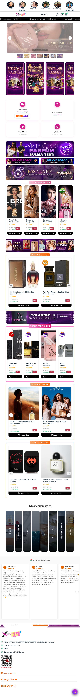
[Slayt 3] (38, 49)
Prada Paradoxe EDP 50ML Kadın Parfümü (47, 364)
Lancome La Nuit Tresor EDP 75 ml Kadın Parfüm (48, 221)
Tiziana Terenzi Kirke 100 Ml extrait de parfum (27, 293)
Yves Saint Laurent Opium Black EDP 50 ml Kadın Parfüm (14, 364)
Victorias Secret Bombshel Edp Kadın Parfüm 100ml (65, 221)
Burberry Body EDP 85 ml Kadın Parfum (31, 221)
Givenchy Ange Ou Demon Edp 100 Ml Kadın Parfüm (65, 422)
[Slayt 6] (44, 50)
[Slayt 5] (41, 49)
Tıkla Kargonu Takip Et (22, 112)
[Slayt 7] (45, 49)
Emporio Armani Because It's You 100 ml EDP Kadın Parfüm (32, 422)
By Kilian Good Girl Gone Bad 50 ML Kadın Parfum (61, 293)
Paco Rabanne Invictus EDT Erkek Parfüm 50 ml (65, 364)
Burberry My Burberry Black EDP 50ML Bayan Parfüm (31, 364)
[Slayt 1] (34, 49)
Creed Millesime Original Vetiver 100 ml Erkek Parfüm (22, 481)
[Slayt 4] (40, 56)
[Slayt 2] (36, 49)
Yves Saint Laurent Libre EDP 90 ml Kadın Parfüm (14, 221)
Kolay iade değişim (57, 114)
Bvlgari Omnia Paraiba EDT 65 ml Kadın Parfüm (55, 481)
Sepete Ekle (16, 233)
